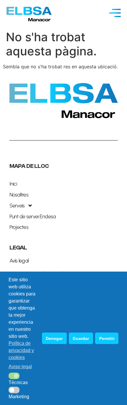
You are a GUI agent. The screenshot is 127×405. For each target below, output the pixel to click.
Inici (13, 184)
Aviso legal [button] (20, 366)
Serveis (17, 205)
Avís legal (19, 260)
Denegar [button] (54, 338)
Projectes (19, 227)
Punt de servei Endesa (32, 216)
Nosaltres (19, 194)
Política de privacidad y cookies (21, 350)
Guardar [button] (81, 338)
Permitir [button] (107, 338)
